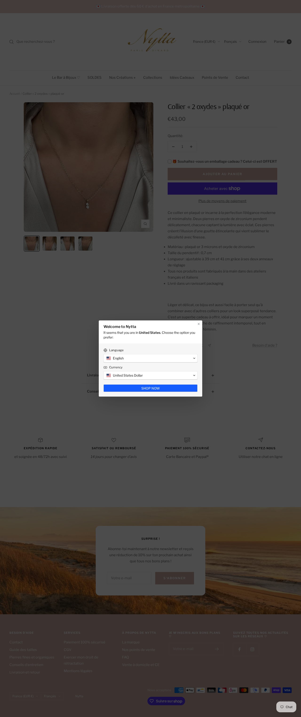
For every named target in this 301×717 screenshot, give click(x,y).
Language (116, 350)
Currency (116, 367)
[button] (150, 358)
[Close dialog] (198, 324)
